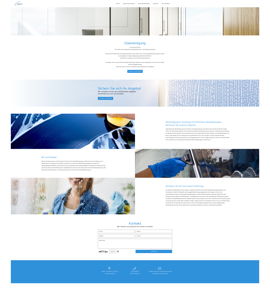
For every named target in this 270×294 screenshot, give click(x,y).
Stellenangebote (144, 3)
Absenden (154, 251)
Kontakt (155, 3)
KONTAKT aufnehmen (135, 71)
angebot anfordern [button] (105, 98)
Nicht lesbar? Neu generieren (118, 251)
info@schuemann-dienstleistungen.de (160, 271)
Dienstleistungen (129, 3)
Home (118, 3)
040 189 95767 (166, 3)
